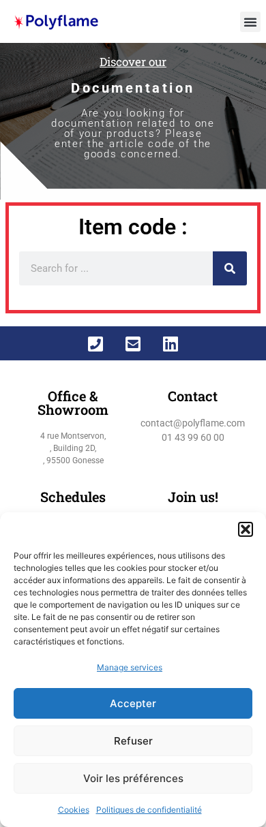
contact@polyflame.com (193, 423)
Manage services (129, 667)
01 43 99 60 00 (193, 437)
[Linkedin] (170, 343)
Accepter (133, 703)
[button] (245, 529)
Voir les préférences (133, 778)
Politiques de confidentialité (149, 810)
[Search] (230, 268)
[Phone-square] (95, 343)
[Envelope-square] (133, 343)
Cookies (73, 810)
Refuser (133, 740)
